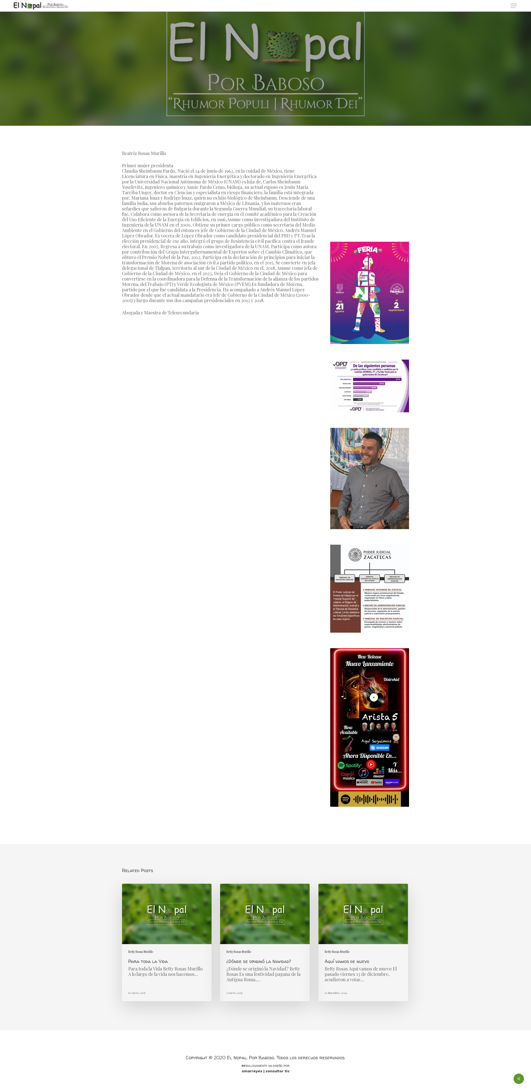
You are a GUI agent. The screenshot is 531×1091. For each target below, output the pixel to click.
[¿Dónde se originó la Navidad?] (265, 942)
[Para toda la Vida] (167, 942)
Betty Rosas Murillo (265, 102)
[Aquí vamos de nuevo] (363, 942)
